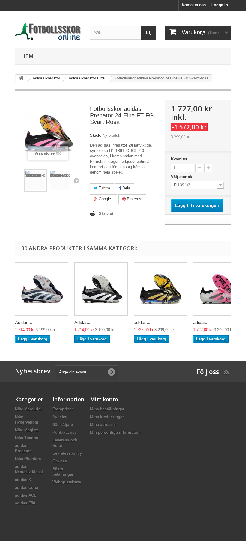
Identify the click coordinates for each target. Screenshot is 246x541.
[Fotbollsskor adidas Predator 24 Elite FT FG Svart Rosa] (35, 180)
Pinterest (134, 199)
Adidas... (23, 322)
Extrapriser (62, 409)
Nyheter (59, 417)
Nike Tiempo (26, 437)
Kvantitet (179, 159)
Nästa (76, 180)
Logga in (220, 5)
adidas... (142, 322)
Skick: (95, 135)
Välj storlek (182, 176)
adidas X (23, 479)
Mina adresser (103, 424)
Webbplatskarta (66, 482)
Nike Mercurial (28, 409)
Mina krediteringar (107, 417)
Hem (27, 56)
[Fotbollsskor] (48, 31)
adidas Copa (26, 487)
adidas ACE (26, 495)
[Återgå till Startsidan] (21, 78)
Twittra (104, 188)
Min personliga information (115, 432)
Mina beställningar (107, 409)
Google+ (105, 199)
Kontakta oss (194, 5)
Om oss (59, 461)
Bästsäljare (62, 424)
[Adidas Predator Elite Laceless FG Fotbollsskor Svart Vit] (101, 289)
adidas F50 (25, 503)
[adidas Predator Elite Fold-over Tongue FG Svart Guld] (160, 289)
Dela (125, 188)
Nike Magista (27, 430)
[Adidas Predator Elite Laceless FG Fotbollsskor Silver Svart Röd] (41, 289)
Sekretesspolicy (67, 453)
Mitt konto (104, 399)
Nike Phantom (28, 458)
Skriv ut (106, 213)
